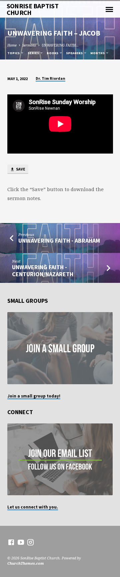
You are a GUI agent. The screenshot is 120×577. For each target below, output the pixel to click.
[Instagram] (30, 542)
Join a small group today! (33, 396)
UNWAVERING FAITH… (60, 45)
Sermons (29, 45)
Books (53, 53)
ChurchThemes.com (25, 563)
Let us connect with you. (32, 507)
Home (12, 45)
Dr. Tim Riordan (50, 78)
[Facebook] (11, 542)
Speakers (74, 53)
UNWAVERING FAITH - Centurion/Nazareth (42, 270)
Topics (13, 53)
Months (97, 53)
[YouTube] (21, 542)
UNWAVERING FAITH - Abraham (59, 240)
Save (20, 169)
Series (34, 53)
